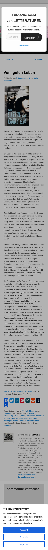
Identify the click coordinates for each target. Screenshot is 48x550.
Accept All (24, 529)
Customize (24, 537)
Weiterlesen (24, 45)
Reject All (24, 544)
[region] (24, 527)
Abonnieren (30, 37)
